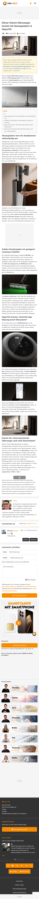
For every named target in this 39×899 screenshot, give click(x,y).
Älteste (35, 523)
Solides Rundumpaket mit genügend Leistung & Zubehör (18, 121)
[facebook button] (8, 865)
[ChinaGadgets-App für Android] (13, 533)
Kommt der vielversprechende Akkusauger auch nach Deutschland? (18, 130)
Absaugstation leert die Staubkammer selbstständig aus (19, 117)
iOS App (14, 871)
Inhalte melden (19, 885)
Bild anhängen (31, 579)
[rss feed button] (31, 865)
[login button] (30, 3)
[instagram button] (17, 865)
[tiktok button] (21, 865)
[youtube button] (12, 865)
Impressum (19, 881)
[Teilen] (19, 477)
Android (17, 68)
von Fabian (21, 33)
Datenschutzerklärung (9, 586)
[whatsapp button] (26, 865)
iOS (24, 68)
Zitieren (25, 539)
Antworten (33, 539)
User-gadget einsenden (20, 829)
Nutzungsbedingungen (28, 586)
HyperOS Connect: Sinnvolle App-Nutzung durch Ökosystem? (18, 126)
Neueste (28, 523)
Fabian (15, 501)
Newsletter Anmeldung (19, 645)
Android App (25, 871)
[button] (15, 859)
